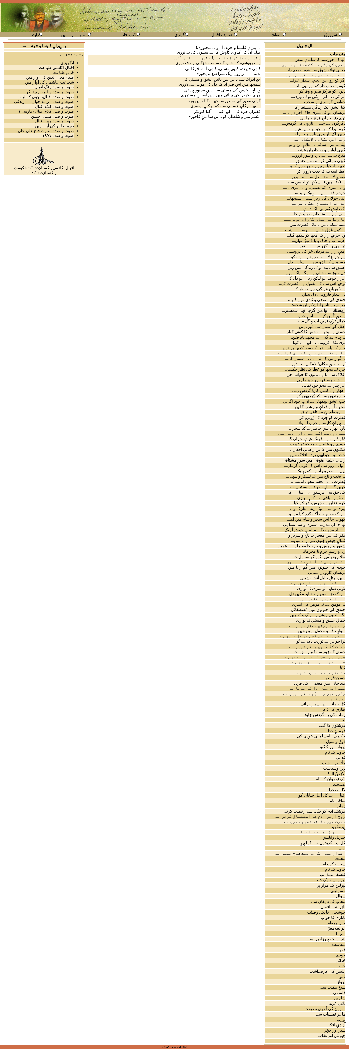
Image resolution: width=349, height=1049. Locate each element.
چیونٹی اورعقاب (331, 1035)
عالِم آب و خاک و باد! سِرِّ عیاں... (318, 240)
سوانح (276, 34)
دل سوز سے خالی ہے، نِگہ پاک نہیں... (314, 273)
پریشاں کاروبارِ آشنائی (326, 572)
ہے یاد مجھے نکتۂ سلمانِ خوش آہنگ (314, 530)
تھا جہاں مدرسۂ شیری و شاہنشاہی (314, 524)
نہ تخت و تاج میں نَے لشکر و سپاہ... (315, 476)
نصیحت (339, 784)
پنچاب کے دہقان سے (328, 901)
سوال (340, 896)
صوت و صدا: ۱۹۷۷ (58, 135)
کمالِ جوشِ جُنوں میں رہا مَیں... (318, 540)
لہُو (342, 976)
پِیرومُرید (338, 827)
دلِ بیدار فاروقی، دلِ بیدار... (322, 294)
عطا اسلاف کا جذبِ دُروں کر (321, 171)
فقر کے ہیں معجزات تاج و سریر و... (315, 535)
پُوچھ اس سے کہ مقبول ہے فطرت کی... (311, 283)
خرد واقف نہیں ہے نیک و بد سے (318, 193)
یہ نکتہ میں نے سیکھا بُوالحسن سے (316, 182)
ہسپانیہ (336, 698)
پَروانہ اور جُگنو (332, 747)
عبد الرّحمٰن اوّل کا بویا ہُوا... (314, 688)
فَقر (342, 950)
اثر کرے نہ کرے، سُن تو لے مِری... (318, 96)
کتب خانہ (128, 34)
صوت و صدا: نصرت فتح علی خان (46, 131)
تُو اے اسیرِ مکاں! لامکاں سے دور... (316, 364)
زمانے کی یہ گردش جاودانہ (322, 714)
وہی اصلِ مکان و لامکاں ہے (319, 139)
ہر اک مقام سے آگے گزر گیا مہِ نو (317, 514)
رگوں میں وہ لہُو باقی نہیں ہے (314, 693)
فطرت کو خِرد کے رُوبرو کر (322, 417)
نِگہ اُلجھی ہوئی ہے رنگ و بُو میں (317, 615)
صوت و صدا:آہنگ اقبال (54, 87)
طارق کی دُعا (334, 709)
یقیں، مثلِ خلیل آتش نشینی (322, 578)
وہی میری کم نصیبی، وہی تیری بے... (314, 187)
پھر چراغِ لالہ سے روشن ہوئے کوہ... (315, 257)
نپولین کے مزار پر (331, 885)
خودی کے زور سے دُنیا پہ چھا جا (319, 652)
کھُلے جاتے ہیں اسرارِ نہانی (322, 704)
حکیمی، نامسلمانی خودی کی (321, 736)
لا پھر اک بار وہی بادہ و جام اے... (318, 134)
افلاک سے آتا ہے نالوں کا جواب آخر (316, 374)
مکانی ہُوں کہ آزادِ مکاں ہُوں (316, 562)
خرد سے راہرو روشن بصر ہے (318, 662)
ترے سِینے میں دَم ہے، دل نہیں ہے (312, 636)
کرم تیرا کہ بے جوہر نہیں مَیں (320, 128)
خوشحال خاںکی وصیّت (326, 912)
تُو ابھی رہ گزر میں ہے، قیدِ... (321, 246)
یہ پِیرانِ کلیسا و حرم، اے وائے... (319, 423)
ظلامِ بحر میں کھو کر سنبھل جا (319, 557)
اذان (342, 848)
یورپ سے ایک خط (330, 880)
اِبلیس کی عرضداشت (327, 971)
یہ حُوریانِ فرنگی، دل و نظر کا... (318, 289)
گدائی (340, 757)
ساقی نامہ (336, 800)
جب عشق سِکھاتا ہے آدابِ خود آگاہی (314, 401)
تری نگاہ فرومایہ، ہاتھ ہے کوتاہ (317, 342)
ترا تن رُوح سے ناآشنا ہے (319, 832)
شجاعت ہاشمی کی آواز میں (49, 82)
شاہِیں (339, 998)
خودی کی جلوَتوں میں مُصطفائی (318, 609)
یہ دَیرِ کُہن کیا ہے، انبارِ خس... (320, 316)
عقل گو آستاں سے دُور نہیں (322, 326)
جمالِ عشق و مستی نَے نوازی (320, 620)
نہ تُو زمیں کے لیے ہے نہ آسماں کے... (315, 358)
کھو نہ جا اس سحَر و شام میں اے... (316, 519)
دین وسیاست (334, 768)
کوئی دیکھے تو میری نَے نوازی (321, 588)
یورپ (340, 1019)
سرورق (330, 34)
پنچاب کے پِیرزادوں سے (326, 939)
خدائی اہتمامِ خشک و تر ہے (318, 203)
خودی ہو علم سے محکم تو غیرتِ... (316, 444)
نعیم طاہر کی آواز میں (54, 126)
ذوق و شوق (335, 741)
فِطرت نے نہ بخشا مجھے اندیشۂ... (317, 481)
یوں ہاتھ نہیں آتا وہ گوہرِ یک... (319, 471)
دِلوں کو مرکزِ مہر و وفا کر (322, 91)
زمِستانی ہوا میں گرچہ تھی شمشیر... (313, 310)
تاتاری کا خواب (333, 917)
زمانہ (340, 806)
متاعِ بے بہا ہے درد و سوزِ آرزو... (318, 155)
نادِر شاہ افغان (333, 907)
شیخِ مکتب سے (332, 987)
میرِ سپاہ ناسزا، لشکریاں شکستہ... (315, 305)
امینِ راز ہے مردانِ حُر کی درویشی (316, 251)
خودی (340, 955)
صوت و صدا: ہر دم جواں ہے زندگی (44, 101)
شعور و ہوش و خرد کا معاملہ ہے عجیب (311, 546)
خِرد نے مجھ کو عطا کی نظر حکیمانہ (314, 369)
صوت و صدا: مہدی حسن (52, 116)
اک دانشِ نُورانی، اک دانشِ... (322, 208)
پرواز (341, 982)
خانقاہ (340, 966)
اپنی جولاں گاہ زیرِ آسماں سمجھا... (316, 198)
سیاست (338, 944)
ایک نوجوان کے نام (330, 779)
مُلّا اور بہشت (333, 763)
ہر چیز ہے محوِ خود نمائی (323, 385)
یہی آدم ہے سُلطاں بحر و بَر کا (319, 214)
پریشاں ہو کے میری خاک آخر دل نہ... (314, 112)
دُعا (342, 667)
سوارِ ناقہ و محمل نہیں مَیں (321, 631)
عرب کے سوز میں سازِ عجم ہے (318, 583)
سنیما (340, 933)
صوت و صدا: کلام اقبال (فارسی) (46, 111)
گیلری (180, 34)
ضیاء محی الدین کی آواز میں (50, 77)
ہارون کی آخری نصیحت (324, 1009)
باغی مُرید (337, 1003)
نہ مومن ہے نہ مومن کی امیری (318, 604)
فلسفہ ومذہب (332, 874)
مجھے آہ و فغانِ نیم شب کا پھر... (318, 407)
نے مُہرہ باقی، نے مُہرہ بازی (321, 497)
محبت (340, 858)
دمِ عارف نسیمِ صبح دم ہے (321, 672)
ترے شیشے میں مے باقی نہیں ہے (314, 75)
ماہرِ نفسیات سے (330, 1014)
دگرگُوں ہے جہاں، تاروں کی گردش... (313, 123)
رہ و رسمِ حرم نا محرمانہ (323, 551)
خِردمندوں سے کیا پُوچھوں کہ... (319, 396)
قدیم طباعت (63, 72)
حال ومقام (336, 923)
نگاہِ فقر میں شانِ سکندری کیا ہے (311, 353)
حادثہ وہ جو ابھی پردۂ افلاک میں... (316, 455)
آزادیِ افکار (336, 1025)
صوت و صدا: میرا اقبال (54, 121)
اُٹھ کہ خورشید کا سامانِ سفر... (319, 59)
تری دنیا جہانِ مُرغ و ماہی (322, 118)
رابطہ (34, 34)
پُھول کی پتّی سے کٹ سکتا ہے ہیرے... (310, 64)
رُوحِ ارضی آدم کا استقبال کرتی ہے (310, 816)
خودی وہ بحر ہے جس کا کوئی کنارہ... (313, 332)
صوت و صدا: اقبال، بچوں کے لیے (47, 97)
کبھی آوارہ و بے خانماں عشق (321, 150)
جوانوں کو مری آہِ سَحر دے (322, 102)
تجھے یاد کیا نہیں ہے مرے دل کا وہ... (315, 166)
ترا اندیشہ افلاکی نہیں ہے (317, 599)
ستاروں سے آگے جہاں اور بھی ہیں (311, 433)
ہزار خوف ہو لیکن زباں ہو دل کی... (314, 278)
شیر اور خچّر (334, 1030)
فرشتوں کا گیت (332, 725)
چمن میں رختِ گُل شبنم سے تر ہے (315, 657)
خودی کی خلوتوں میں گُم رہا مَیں (316, 567)
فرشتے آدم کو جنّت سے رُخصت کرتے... (313, 811)
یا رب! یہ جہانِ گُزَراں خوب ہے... (314, 219)
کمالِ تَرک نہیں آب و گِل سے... (320, 321)
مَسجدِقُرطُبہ (334, 678)
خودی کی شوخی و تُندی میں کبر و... (315, 299)
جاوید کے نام (335, 752)
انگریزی (67, 63)
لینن (342, 720)
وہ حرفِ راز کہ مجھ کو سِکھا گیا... (316, 235)
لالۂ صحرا (337, 790)
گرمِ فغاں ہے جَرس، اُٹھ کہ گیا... (318, 503)
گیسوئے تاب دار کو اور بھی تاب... (318, 86)
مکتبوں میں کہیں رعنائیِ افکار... (317, 449)
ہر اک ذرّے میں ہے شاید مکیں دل (317, 594)
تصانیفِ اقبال (222, 34)
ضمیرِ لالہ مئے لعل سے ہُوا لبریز (318, 177)
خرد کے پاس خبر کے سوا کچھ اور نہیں (313, 348)
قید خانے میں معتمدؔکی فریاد (319, 683)
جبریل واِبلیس (333, 837)
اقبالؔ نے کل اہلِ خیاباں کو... (320, 795)
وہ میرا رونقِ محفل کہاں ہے (317, 625)
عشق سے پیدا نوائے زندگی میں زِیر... (315, 267)
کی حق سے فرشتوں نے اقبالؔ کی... (314, 492)
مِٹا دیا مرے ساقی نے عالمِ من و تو (317, 144)
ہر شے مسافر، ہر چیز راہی (321, 380)
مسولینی (337, 891)
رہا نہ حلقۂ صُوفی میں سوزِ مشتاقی (314, 460)
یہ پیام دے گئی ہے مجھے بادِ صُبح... (317, 337)
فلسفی (339, 992)
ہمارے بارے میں (74, 34)
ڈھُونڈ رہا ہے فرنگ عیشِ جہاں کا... (315, 438)
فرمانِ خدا (336, 731)
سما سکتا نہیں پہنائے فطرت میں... (315, 224)
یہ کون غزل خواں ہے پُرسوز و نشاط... (313, 230)
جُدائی (340, 960)
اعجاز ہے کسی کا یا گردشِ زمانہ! (316, 390)
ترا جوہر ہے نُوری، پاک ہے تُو (321, 641)
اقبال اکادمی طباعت (56, 67)
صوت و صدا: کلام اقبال (54, 106)
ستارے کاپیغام (333, 864)
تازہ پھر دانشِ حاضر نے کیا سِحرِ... (317, 428)
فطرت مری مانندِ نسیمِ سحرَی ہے (314, 821)
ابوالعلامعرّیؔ (333, 928)
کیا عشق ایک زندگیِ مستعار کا (319, 107)
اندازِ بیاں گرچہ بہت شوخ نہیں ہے (310, 853)
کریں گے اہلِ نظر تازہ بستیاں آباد (317, 487)
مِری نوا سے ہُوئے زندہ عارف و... (317, 508)
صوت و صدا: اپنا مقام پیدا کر (50, 92)
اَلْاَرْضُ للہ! (336, 773)
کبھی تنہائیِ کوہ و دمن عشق (320, 160)
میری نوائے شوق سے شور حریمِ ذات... (313, 70)
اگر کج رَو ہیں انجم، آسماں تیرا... (317, 80)
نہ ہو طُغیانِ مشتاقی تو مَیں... (320, 412)
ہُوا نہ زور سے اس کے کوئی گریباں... (314, 465)
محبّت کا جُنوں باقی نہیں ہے (317, 646)
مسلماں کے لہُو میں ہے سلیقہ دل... (315, 262)
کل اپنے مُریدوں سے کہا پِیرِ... (321, 842)
